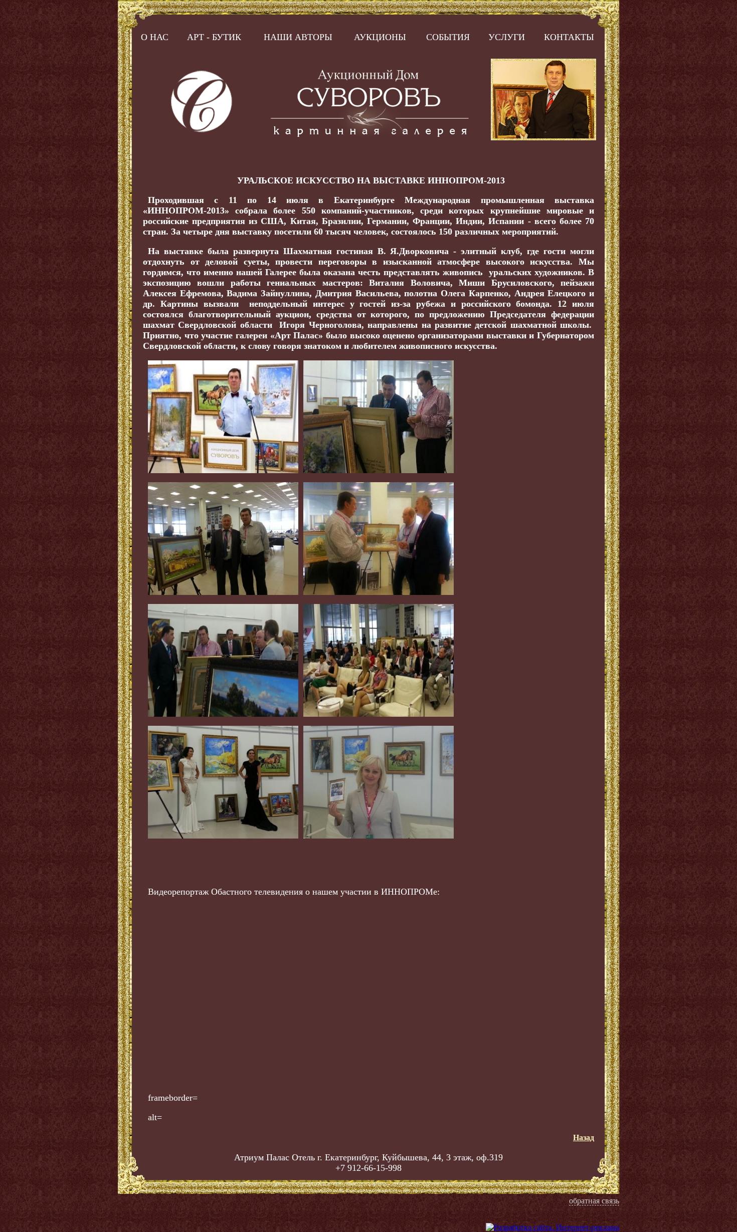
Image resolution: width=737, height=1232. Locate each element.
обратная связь (594, 1200)
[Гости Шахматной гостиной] (223, 714)
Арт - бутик (214, 37)
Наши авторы (298, 37)
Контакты (569, 37)
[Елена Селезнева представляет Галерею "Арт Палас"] (378, 836)
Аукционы (380, 37)
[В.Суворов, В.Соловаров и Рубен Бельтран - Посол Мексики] (378, 592)
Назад (583, 1137)
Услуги (506, 37)
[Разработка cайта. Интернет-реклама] (552, 1227)
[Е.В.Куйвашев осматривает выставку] (378, 470)
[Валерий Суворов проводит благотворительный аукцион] (223, 470)
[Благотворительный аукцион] (378, 714)
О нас (154, 37)
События (448, 37)
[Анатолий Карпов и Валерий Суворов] (223, 592)
